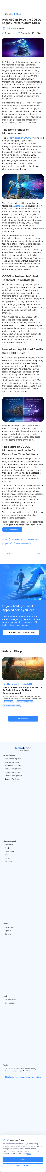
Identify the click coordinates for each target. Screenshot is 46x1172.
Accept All (23, 1160)
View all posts (23, 719)
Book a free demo (12, 529)
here (29, 1153)
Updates (9, 14)
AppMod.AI (18, 206)
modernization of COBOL (19, 138)
